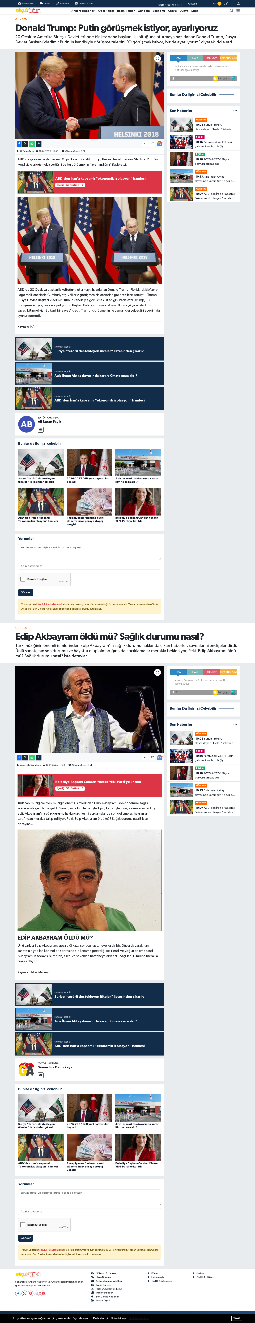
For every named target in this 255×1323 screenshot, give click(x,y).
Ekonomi (159, 10)
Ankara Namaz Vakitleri (109, 1281)
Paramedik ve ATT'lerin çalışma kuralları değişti (214, 144)
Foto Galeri (28, 3)
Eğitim (200, 154)
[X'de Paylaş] (25, 144)
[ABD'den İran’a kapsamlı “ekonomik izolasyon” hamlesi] (41, 501)
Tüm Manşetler (104, 1292)
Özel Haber (106, 10)
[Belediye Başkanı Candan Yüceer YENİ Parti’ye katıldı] (138, 501)
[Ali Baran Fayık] (26, 424)
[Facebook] (18, 1293)
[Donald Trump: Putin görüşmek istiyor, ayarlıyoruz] (89, 95)
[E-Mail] (41, 430)
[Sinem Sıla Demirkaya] (26, 1069)
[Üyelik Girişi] (237, 3)
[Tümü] (235, 110)
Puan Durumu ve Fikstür (109, 1289)
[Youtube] (43, 1293)
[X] (24, 1293)
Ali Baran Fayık (27, 151)
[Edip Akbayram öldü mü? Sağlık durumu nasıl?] (89, 709)
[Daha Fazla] (38, 144)
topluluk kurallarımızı (49, 604)
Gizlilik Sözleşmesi (161, 1281)
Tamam (236, 1318)
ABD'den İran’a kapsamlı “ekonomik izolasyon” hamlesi (215, 196)
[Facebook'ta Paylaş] (19, 144)
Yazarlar (64, 3)
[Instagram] (37, 1293)
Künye (154, 1273)
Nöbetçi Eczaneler (106, 1273)
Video (47, 3)
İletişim (200, 1273)
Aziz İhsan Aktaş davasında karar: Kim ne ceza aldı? (213, 179)
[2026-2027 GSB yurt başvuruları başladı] (89, 462)
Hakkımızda (157, 1277)
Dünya (184, 10)
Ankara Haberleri (83, 10)
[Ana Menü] (238, 11)
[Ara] (231, 11)
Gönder (26, 592)
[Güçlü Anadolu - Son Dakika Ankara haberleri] (28, 11)
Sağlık (199, 137)
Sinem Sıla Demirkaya (30, 765)
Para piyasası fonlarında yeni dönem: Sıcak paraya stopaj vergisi (85, 521)
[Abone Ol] (160, 143)
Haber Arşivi (103, 1300)
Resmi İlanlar (126, 10)
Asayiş (172, 10)
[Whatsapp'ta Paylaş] (32, 144)
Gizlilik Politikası (205, 1277)
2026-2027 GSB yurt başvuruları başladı (213, 161)
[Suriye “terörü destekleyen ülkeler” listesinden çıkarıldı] (41, 462)
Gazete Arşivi (85, 3)
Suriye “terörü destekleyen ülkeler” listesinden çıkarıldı (216, 127)
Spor (194, 10)
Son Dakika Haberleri (107, 1296)
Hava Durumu (103, 1277)
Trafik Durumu (103, 1285)
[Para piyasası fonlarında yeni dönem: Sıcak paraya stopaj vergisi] (89, 501)
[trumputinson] (90, 240)
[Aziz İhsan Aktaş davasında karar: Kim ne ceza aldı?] (138, 462)
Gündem (144, 10)
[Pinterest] (30, 1293)
